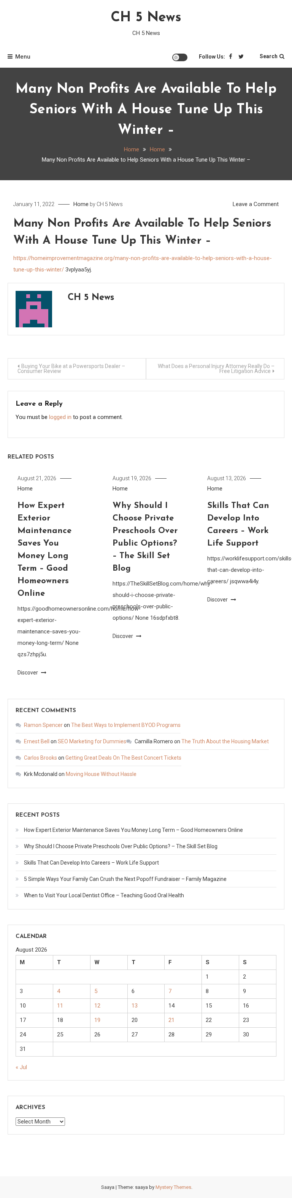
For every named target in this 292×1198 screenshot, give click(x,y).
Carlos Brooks (40, 758)
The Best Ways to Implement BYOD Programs (126, 725)
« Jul (21, 1067)
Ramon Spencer (43, 725)
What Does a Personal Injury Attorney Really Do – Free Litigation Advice (216, 368)
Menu (22, 56)
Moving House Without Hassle (101, 774)
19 (97, 1020)
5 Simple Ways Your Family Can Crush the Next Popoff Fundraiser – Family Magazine (125, 879)
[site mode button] (179, 57)
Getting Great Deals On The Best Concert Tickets (123, 758)
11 (60, 1005)
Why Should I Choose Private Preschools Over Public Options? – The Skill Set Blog (120, 846)
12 (97, 1005)
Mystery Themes (173, 1187)
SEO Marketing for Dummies (92, 741)
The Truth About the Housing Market (225, 741)
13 (135, 1005)
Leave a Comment (256, 204)
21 (171, 1020)
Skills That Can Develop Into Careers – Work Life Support (91, 863)
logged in (60, 417)
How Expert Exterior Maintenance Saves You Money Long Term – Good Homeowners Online (133, 830)
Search (269, 56)
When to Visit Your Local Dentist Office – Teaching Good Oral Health (104, 895)
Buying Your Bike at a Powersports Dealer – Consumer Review (71, 368)
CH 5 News (146, 18)
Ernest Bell (36, 741)
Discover (28, 673)
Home (81, 204)
